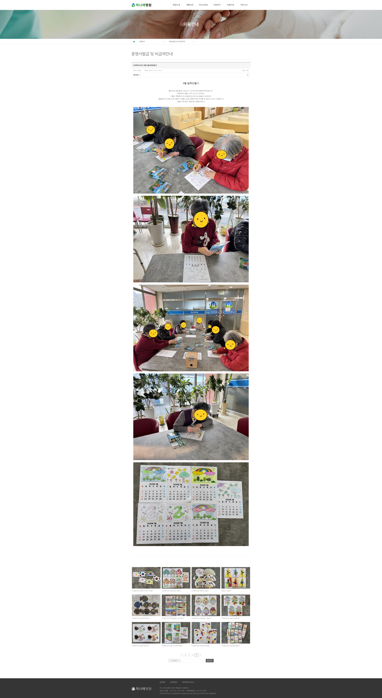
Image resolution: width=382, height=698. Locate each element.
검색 (210, 660)
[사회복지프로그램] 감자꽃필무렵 (231, 618)
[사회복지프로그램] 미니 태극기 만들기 (142, 591)
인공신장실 (203, 5)
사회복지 (216, 5)
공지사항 (162, 682)
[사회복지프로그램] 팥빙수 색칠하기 (201, 618)
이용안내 (230, 5)
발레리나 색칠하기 (226, 591)
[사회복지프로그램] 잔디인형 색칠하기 (172, 646)
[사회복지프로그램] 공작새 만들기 (201, 646)
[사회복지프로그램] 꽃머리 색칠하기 (171, 591)
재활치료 (189, 5)
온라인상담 (173, 682)
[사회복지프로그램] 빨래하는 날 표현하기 (173, 618)
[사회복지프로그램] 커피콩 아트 (140, 646)
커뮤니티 (244, 5)
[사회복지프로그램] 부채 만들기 (200, 591)
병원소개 (176, 5)
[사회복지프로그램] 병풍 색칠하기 (231, 646)
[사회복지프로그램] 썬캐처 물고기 (141, 618)
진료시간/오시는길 (188, 682)
